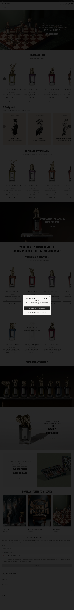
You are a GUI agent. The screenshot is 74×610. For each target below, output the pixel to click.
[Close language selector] (50, 296)
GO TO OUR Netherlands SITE (37, 308)
